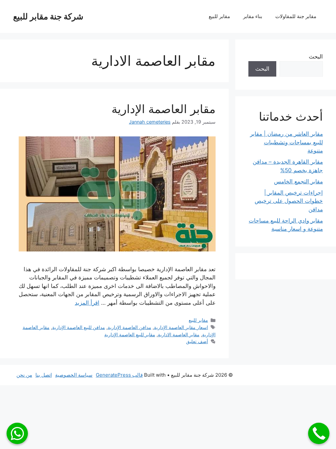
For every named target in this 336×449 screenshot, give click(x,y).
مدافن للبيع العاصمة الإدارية (78, 327)
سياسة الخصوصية (74, 375)
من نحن (24, 375)
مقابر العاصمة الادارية (179, 334)
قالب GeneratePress (119, 375)
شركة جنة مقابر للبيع (48, 16)
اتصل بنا (43, 375)
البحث (316, 56)
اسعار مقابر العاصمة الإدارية (181, 327)
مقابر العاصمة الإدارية (164, 109)
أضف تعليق (197, 341)
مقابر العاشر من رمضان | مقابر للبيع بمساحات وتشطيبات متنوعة (286, 142)
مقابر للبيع (219, 16)
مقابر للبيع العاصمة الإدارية (129, 334)
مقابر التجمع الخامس (298, 181)
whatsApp (17, 433)
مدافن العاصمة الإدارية (129, 327)
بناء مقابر (252, 16)
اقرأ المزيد (87, 302)
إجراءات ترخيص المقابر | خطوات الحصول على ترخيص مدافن (289, 201)
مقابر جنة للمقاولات (295, 16)
